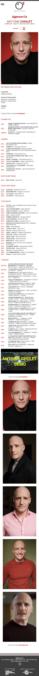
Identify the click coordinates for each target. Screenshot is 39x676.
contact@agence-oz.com (19, 661)
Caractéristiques (13, 113)
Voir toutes (18, 377)
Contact (16, 28)
